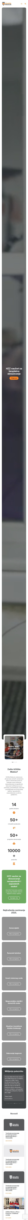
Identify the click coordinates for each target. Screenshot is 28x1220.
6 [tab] (15, 1103)
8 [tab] (18, 1103)
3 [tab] (10, 1103)
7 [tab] (16, 1103)
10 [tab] (21, 1103)
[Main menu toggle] (21, 3)
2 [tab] (8, 1103)
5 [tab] (13, 1103)
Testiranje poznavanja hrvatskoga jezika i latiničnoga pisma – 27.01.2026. (12, 1162)
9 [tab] (19, 1103)
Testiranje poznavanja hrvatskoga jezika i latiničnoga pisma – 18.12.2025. (12, 1188)
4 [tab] (11, 1103)
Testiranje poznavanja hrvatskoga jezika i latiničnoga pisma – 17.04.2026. (12, 1135)
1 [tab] (7, 1103)
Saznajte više (14, 898)
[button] (25, 4)
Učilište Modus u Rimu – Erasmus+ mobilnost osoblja (13, 1213)
